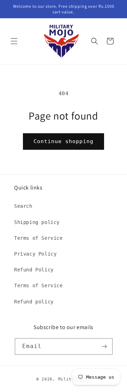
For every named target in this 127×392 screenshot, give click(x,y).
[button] (14, 41)
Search (23, 206)
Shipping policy (37, 222)
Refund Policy (34, 269)
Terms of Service (38, 238)
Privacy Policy (35, 254)
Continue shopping (63, 141)
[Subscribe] (104, 346)
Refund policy (34, 301)
